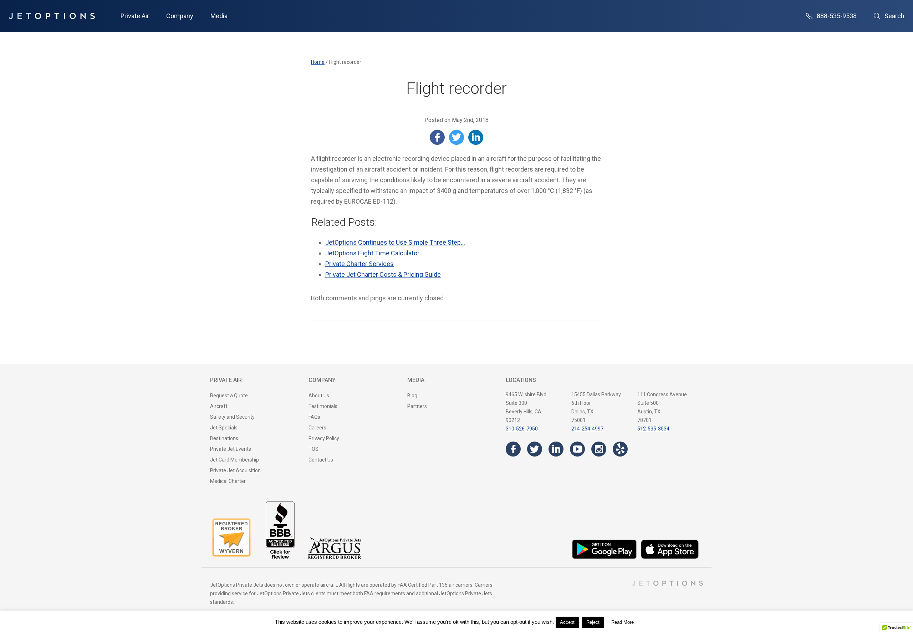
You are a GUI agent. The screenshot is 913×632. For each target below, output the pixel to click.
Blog (412, 395)
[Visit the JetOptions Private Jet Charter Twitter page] (534, 449)
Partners (417, 406)
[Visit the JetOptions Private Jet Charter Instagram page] (598, 449)
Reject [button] (593, 622)
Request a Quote (229, 395)
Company (179, 16)
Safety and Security (232, 417)
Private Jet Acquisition (235, 470)
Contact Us (320, 460)
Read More (622, 622)
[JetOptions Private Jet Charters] (52, 16)
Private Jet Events (230, 449)
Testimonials (322, 406)
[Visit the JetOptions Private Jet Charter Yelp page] (620, 449)
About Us (318, 395)
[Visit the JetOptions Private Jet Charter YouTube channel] (577, 449)
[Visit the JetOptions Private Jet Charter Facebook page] (513, 449)
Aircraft (219, 406)
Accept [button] (567, 622)
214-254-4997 (587, 429)
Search (894, 16)
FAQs (314, 417)
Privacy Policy (323, 438)
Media (219, 16)
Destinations (224, 438)
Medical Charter (228, 481)
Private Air (135, 16)
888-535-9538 (837, 16)
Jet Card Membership (234, 460)
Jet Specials (224, 427)
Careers (317, 427)
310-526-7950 (522, 429)
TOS (313, 449)
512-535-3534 (653, 429)
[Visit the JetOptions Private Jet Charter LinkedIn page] (556, 449)
